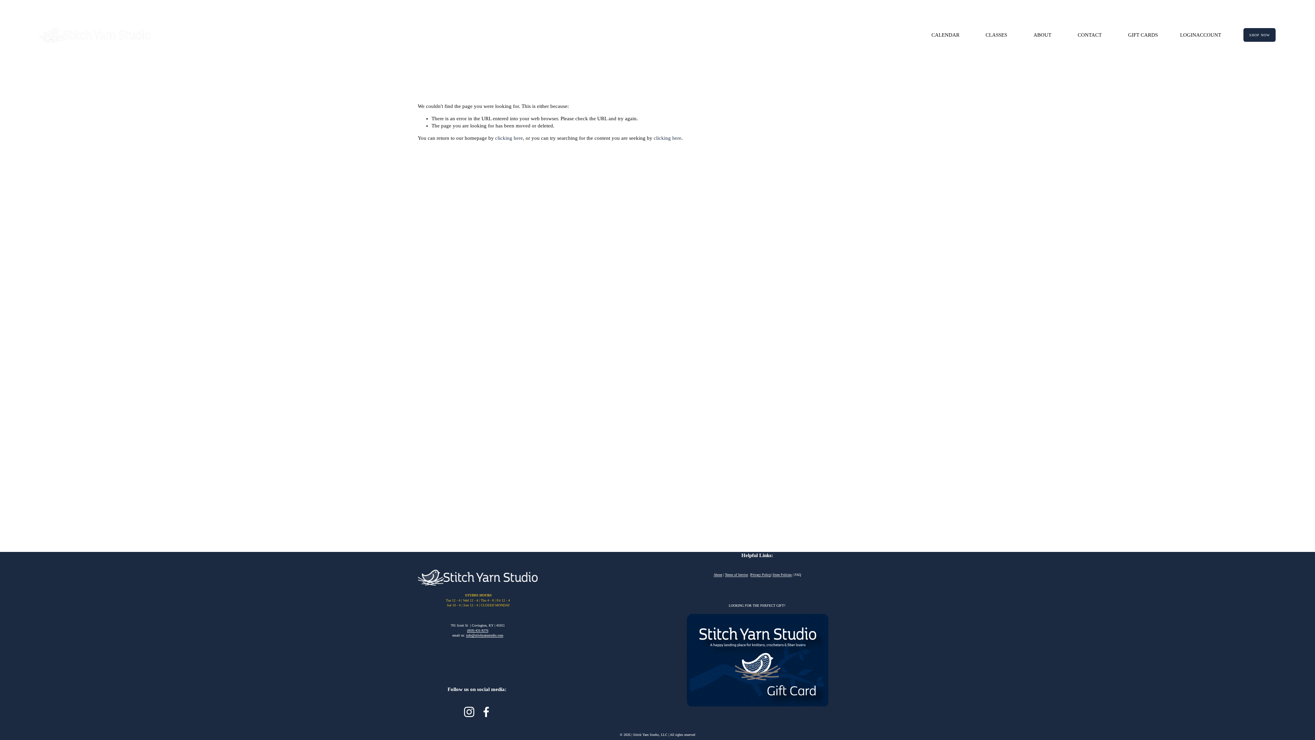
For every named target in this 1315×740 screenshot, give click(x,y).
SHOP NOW (1259, 35)
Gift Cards (1143, 35)
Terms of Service (736, 575)
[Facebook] (486, 711)
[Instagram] (469, 711)
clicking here (509, 138)
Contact (1090, 35)
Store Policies (782, 575)
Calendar (945, 35)
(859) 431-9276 (477, 630)
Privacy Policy (761, 575)
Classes (996, 35)
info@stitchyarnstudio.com (484, 635)
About (1042, 35)
